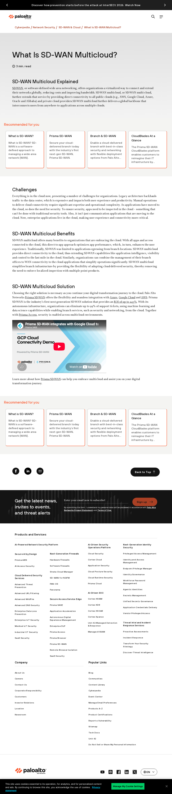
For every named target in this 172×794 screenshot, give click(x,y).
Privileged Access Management (139, 553)
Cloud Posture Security (100, 571)
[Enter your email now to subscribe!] (96, 502)
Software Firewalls (60, 566)
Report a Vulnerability (100, 720)
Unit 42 (92, 738)
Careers (19, 678)
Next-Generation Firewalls (64, 553)
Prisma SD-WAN (35, 297)
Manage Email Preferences (103, 702)
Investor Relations (24, 702)
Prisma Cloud (95, 583)
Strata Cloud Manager (61, 571)
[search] (153, 17)
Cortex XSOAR (95, 611)
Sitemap (93, 726)
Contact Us (21, 684)
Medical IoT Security (25, 626)
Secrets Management (134, 595)
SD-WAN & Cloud (69, 27)
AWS (144, 297)
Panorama (55, 589)
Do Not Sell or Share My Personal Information (112, 744)
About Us (20, 672)
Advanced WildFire (24, 599)
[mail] (40, 472)
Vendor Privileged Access (136, 613)
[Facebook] (15, 472)
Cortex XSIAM (95, 599)
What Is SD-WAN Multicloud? (102, 27)
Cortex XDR (94, 605)
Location (19, 708)
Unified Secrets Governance (138, 601)
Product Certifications (100, 714)
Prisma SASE (56, 605)
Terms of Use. (104, 510)
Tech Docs (94, 732)
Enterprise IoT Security (27, 620)
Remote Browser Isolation (63, 650)
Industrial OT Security (26, 632)
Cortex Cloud (95, 559)
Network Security (44, 27)
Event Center (95, 696)
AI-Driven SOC (95, 593)
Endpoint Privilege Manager (137, 568)
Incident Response (133, 637)
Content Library (97, 684)
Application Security (98, 565)
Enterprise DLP (57, 626)
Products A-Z (96, 708)
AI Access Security (24, 566)
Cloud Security (95, 553)
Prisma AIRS (21, 560)
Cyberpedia (22, 27)
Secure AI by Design (26, 554)
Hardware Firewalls (60, 560)
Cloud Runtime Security (100, 577)
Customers (21, 696)
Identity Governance (134, 574)
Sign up (142, 501)
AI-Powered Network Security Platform (36, 544)
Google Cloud (127, 297)
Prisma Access (28, 314)
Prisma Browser (58, 638)
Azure (113, 297)
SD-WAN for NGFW (60, 578)
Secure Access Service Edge (66, 599)
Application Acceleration (63, 611)
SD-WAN (17, 88)
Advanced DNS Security (27, 605)
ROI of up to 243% (125, 302)
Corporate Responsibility (28, 690)
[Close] (166, 786)
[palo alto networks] (20, 17)
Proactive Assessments (135, 631)
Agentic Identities (132, 589)
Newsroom (20, 714)
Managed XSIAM (96, 631)
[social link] (102, 772)
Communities (96, 678)
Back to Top (143, 471)
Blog (91, 672)
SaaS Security (22, 638)
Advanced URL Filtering (27, 593)
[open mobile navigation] (161, 17)
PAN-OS (54, 584)
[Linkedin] (27, 472)
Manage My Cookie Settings (128, 786)
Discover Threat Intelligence (138, 652)
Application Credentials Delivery (140, 607)
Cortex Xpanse (96, 617)
